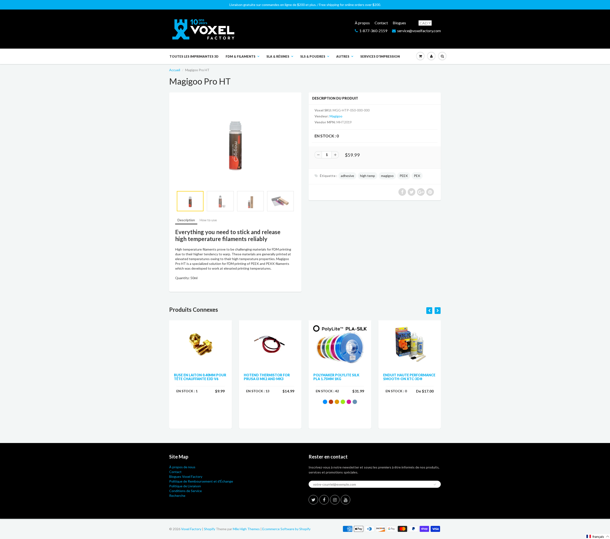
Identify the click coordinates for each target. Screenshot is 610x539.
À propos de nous (182, 467)
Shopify (209, 529)
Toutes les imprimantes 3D (194, 56)
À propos (362, 22)
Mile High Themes (246, 529)
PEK (417, 176)
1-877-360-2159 (373, 30)
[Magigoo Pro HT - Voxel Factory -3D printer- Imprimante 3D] (235, 142)
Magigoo (336, 116)
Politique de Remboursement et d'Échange (201, 481)
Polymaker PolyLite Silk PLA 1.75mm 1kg (336, 377)
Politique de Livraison (185, 486)
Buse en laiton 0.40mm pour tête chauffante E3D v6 (200, 377)
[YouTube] (345, 499)
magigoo (387, 176)
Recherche (177, 496)
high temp (367, 176)
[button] (598, 536)
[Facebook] (324, 499)
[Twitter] (313, 499)
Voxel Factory (191, 529)
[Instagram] (335, 499)
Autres (342, 56)
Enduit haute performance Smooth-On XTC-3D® (409, 377)
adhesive (347, 176)
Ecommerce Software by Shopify (286, 529)
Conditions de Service (185, 491)
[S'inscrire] (435, 484)
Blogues (399, 22)
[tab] (186, 220)
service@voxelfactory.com (419, 30)
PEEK (404, 176)
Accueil (174, 70)
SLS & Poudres (312, 56)
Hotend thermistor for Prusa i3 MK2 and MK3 (267, 377)
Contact (381, 22)
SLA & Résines (277, 56)
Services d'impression (380, 56)
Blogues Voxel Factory (185, 476)
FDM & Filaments (240, 56)
